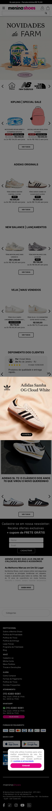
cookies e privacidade (23, 761)
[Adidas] (26, 408)
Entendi (26, 765)
